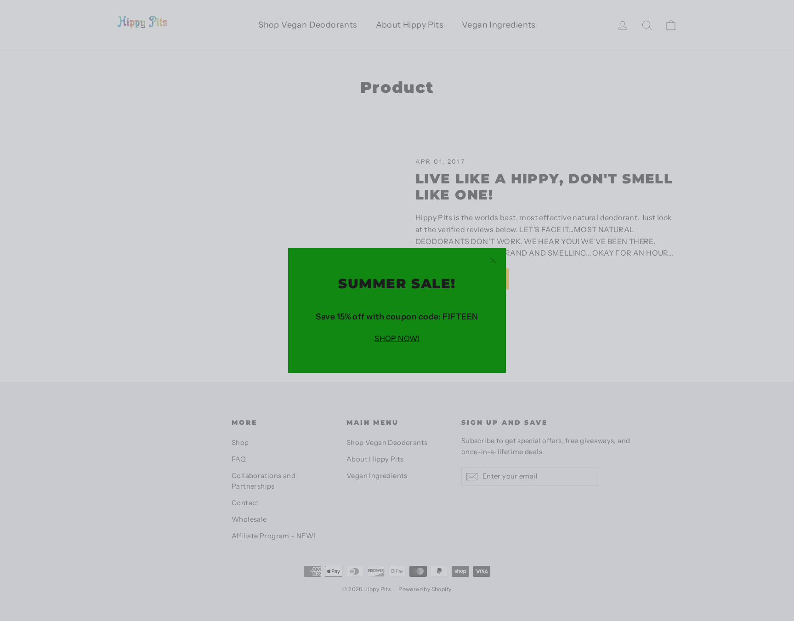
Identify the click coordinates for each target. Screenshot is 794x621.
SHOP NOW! (397, 338)
